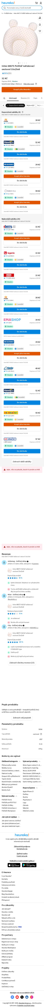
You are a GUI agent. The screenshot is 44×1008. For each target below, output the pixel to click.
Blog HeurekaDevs (8, 901)
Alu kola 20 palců (7, 794)
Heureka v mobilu (7, 919)
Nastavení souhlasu (8, 928)
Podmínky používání (8, 889)
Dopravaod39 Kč (35, 236)
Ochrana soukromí (8, 931)
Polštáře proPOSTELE (9, 809)
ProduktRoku (6, 984)
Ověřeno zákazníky (8, 978)
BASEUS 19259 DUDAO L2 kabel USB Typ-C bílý (32, 783)
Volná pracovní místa (8, 892)
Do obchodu (22, 139)
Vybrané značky (8, 803)
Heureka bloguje (7, 898)
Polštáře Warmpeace (8, 818)
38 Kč (37, 127)
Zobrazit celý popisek (22, 724)
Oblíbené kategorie (10, 768)
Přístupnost (6, 907)
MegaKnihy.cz (12, 606)
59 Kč (37, 197)
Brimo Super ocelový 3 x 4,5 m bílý (32, 772)
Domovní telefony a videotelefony (11, 777)
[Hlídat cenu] (40, 24)
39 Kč (37, 171)
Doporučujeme (29, 794)
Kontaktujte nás (22, 856)
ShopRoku (5, 981)
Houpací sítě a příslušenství (11, 783)
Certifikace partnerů (8, 987)
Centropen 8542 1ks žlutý (31, 786)
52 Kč (37, 149)
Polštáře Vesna (7, 807)
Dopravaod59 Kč (35, 201)
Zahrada (25, 812)
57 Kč (37, 446)
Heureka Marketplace (9, 954)
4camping (35, 570)
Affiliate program (7, 964)
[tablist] (22, 105)
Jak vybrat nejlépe (9, 823)
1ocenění (20, 134)
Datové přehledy (7, 960)
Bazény (25, 804)
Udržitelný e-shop (8, 993)
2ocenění (21, 156)
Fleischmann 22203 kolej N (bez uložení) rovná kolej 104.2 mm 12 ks (32, 780)
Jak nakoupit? (6, 916)
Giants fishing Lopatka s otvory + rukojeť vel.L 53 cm (32, 788)
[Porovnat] (40, 18)
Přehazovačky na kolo (9, 772)
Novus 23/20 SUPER (29, 777)
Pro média (5, 895)
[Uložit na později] (40, 31)
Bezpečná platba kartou (10, 934)
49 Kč (37, 375)
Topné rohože (6, 786)
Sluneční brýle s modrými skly (11, 788)
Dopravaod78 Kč (35, 174)
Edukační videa (6, 966)
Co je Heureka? (7, 883)
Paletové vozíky (7, 780)
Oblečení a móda (28, 818)
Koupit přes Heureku (22, 183)
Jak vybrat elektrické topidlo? (11, 833)
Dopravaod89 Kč (35, 285)
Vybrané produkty (30, 768)
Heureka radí (6, 922)
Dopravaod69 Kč (35, 152)
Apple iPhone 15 (28, 798)
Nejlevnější (30, 112)
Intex (40, 736)
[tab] (13, 105)
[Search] (4, 105)
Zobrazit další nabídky (22, 468)
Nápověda (5, 969)
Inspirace (5, 990)
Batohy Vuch (6, 797)
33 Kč (37, 259)
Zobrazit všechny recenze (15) (22, 669)
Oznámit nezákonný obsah (10, 904)
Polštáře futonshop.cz (9, 815)
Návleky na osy (7, 775)
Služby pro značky (7, 957)
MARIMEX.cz (34, 634)
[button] (13, 105)
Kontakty (5, 886)
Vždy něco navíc (28, 91)
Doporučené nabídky (16, 112)
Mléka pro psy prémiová (9, 791)
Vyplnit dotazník (22, 863)
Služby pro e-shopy (8, 951)
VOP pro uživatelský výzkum (11, 937)
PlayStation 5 (27, 807)
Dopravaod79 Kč (35, 130)
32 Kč (37, 233)
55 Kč (37, 419)
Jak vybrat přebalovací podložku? (11, 830)
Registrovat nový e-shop (10, 948)
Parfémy (25, 801)
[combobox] (22, 8)
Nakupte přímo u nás (8, 925)
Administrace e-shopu (9, 945)
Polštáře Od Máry (7, 812)
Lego (24, 809)
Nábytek (26, 815)
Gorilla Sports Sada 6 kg (30, 775)
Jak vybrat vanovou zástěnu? (11, 827)
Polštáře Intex (8, 13)
